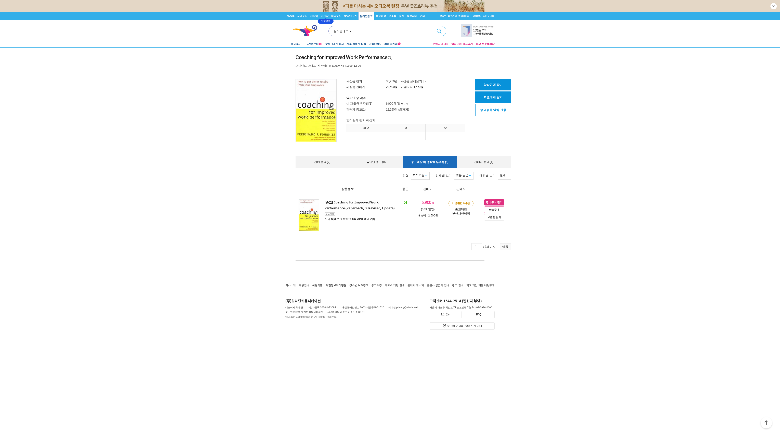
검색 (439, 31)
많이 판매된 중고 (334, 43)
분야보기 (296, 43)
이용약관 (317, 285)
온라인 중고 (341, 31)
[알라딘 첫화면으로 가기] (306, 30)
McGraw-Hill (336, 65)
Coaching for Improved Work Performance (341, 57)
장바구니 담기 (494, 202)
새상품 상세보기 (411, 81)
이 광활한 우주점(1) (359, 103)
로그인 (443, 16)
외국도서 (336, 15)
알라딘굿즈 (350, 15)
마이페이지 (463, 16)
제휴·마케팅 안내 (394, 285)
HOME (290, 15)
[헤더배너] (478, 30)
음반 (401, 15)
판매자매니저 (441, 43)
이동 (505, 246)
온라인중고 (366, 16)
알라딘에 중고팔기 (462, 43)
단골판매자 (375, 43)
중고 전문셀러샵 (485, 43)
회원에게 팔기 (493, 97)
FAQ (478, 314)
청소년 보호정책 (358, 285)
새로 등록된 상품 (356, 43)
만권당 (324, 15)
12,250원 (392, 109)
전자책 (314, 15)
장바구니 (488, 16)
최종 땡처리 (392, 43)
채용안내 (304, 285)
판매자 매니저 (415, 285)
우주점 (392, 15)
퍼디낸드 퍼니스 (306, 65)
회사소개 (290, 285)
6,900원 (391, 103)
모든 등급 (462, 175)
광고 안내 (457, 285)
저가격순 (419, 175)
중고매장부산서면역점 (461, 211)
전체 (503, 175)
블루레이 (412, 15)
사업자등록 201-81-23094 (321, 307)
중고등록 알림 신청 (493, 110)
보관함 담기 (494, 217)
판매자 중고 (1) (483, 162)
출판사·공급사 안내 (438, 285)
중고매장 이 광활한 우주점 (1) (429, 162)
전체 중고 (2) (322, 162)
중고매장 (381, 15)
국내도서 (302, 15)
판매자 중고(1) (355, 109)
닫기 (774, 6)
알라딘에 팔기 (493, 84)
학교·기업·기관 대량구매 (480, 285)
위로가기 (766, 423)
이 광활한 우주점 (461, 203)
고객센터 (477, 16)
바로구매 (494, 209)
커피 (422, 15)
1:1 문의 (446, 314)
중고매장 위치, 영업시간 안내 (464, 325)
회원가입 (452, 16)
